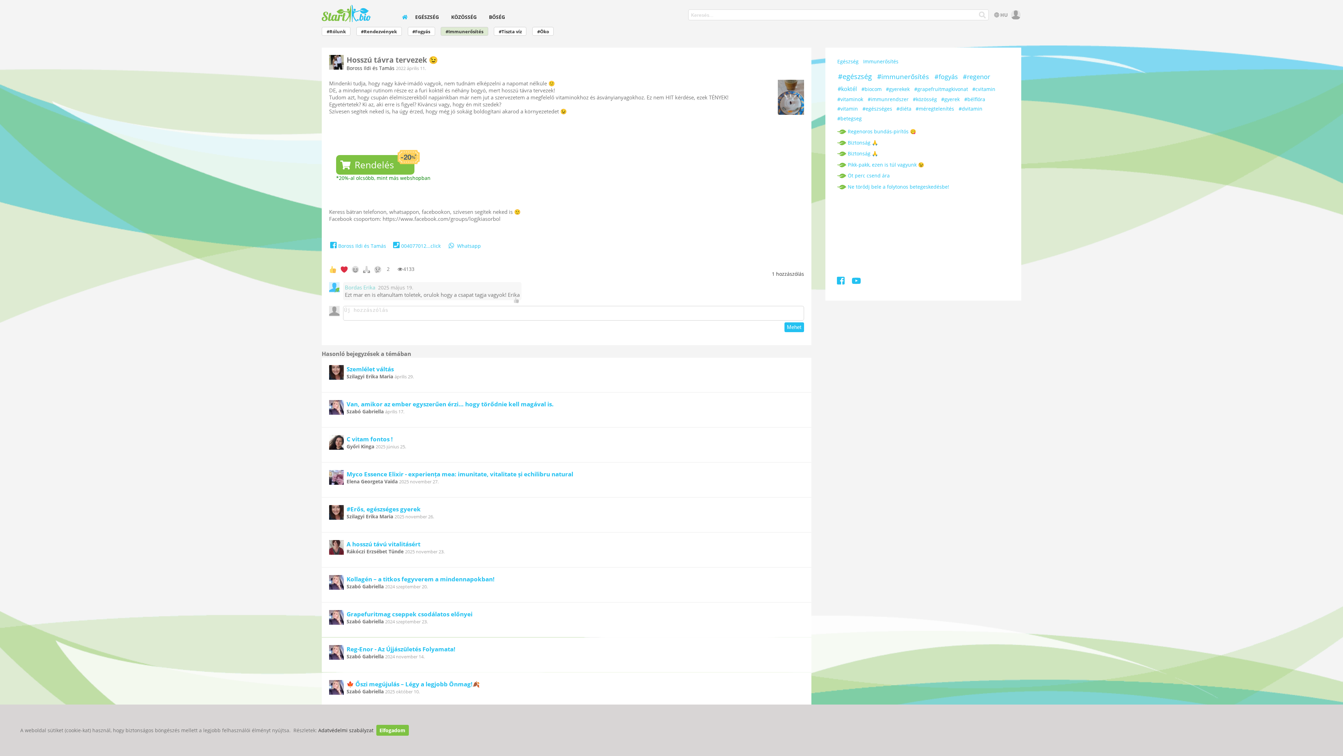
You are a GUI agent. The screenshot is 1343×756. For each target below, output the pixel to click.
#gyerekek (898, 89)
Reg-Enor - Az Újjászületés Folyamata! (401, 649)
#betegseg (849, 118)
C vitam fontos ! (370, 439)
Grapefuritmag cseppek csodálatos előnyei (409, 614)
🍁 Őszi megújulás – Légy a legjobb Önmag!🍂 (413, 684)
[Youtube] (856, 282)
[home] (405, 17)
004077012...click (420, 246)
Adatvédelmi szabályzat (346, 730)
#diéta (903, 108)
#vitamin (847, 108)
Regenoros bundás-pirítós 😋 (882, 131)
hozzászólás (788, 274)
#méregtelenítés (935, 108)
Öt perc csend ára (869, 175)
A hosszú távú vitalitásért (383, 544)
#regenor (976, 76)
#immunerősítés (903, 76)
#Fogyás (421, 32)
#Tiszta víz (510, 32)
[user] (1015, 14)
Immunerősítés (880, 61)
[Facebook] (841, 282)
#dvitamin (970, 108)
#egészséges (877, 108)
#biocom (871, 89)
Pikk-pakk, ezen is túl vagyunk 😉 (886, 164)
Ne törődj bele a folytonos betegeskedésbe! (898, 186)
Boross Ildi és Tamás (371, 68)
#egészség (855, 76)
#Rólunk (336, 32)
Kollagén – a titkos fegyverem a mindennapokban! (421, 579)
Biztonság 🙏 (863, 142)
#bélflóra (974, 99)
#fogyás (946, 76)
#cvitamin (983, 89)
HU (1004, 15)
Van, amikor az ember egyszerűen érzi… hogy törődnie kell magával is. (450, 404)
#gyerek (950, 99)
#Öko (543, 32)
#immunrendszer (888, 99)
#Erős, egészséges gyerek (384, 509)
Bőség (497, 17)
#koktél (847, 89)
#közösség (925, 99)
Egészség (427, 17)
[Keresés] (982, 15)
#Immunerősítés (464, 32)
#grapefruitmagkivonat (941, 89)
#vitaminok (850, 99)
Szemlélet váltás (370, 369)
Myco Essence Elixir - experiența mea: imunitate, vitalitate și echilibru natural (460, 474)
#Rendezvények (379, 32)
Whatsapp (469, 246)
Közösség (464, 17)
